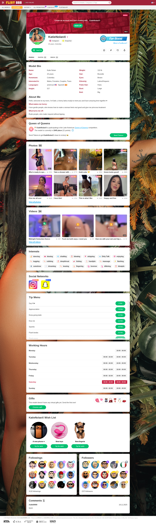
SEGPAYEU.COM (48, 518)
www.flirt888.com (25, 518)
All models (6, 7)
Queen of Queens (81, 128)
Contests (51, 7)
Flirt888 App (63, 7)
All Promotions (39, 7)
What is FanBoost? (120, 43)
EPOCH (39, 518)
